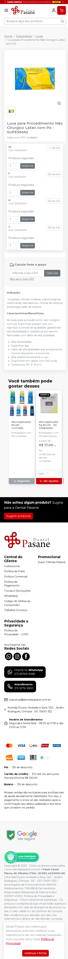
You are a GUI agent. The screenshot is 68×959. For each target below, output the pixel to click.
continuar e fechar (35, 953)
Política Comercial (15, 576)
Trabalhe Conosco (15, 610)
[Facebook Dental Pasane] (26, 656)
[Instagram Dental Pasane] (17, 656)
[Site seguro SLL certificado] (21, 835)
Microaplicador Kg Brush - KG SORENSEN (49, 425)
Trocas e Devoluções (17, 590)
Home (8, 36)
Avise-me (27, 165)
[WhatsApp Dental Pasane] (8, 656)
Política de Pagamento (12, 583)
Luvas (39, 36)
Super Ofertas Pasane (52, 562)
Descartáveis (24, 36)
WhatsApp (11, 596)
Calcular (52, 273)
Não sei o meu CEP (22, 279)
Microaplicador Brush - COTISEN (21, 425)
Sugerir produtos (18, 516)
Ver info (56, 148)
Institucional (12, 566)
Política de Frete (14, 571)
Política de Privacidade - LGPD (16, 632)
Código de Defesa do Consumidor (17, 603)
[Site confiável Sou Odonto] (21, 857)
